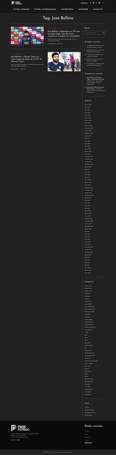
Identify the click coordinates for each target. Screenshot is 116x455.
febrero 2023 (88, 213)
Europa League (88, 319)
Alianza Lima (88, 285)
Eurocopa (87, 316)
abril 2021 (87, 265)
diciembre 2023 (89, 187)
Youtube (87, 440)
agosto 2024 (88, 167)
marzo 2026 (88, 117)
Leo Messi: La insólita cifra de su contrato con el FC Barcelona (96, 90)
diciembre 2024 (89, 156)
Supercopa (87, 384)
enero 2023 (87, 216)
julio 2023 (87, 200)
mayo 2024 (87, 174)
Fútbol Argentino (89, 322)
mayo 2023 (87, 205)
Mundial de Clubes (89, 353)
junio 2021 (87, 260)
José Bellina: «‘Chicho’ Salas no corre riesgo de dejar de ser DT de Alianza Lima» (26, 59)
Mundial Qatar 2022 (90, 355)
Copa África (88, 301)
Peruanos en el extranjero (91, 360)
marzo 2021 (88, 267)
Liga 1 (59, 28)
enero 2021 (87, 273)
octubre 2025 (88, 130)
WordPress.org (88, 415)
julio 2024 (87, 169)
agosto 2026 (88, 104)
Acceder (87, 407)
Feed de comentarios (90, 412)
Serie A (86, 373)
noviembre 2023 (89, 190)
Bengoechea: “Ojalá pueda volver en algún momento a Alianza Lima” (94, 82)
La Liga (86, 332)
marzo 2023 (88, 210)
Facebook (87, 437)
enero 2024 (87, 185)
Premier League (89, 363)
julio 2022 (87, 231)
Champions (87, 296)
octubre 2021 (88, 249)
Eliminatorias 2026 (89, 311)
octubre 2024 (88, 161)
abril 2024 (87, 177)
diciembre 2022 (89, 218)
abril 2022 (87, 239)
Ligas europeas (88, 345)
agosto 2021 (88, 254)
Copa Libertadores (89, 306)
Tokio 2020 (87, 386)
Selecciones (88, 371)
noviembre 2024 (89, 159)
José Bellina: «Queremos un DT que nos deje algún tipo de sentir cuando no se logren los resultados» (64, 33)
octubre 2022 (88, 223)
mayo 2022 (87, 236)
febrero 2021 (88, 270)
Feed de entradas (89, 410)
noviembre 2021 (89, 247)
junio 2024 (87, 172)
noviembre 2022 (89, 221)
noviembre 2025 (89, 128)
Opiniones (83, 9)
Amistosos (87, 293)
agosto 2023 (88, 198)
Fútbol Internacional (45, 9)
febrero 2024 (88, 182)
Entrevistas (67, 9)
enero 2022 (87, 244)
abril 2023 (87, 208)
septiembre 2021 (89, 252)
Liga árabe (87, 342)
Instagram (87, 431)
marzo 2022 (88, 241)
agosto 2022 (88, 229)
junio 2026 (87, 110)
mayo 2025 (87, 143)
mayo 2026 (87, 112)
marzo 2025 (88, 148)
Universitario (88, 391)
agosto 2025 (88, 136)
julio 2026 (87, 107)
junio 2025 (87, 141)
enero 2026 (87, 123)
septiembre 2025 (89, 133)
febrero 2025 (88, 151)
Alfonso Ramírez (52, 43)
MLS (86, 348)
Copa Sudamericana (90, 309)
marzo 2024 (88, 179)
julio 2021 (87, 257)
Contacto (98, 9)
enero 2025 (87, 154)
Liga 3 (86, 340)
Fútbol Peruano (21, 9)
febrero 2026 (88, 120)
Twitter (86, 434)
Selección (87, 368)
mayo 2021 (87, 262)
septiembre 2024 (89, 164)
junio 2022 (87, 234)
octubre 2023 (88, 192)
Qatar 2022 (87, 366)
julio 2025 (87, 138)
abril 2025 (87, 146)
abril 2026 (87, 115)
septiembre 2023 (89, 195)
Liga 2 (86, 337)
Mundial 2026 (88, 350)
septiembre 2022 (89, 226)
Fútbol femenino (89, 324)
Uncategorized (88, 389)
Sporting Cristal (89, 379)
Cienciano (87, 298)
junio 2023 (87, 203)
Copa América (88, 304)
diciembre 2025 (89, 125)
